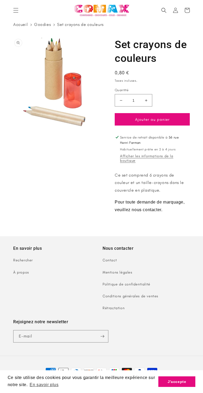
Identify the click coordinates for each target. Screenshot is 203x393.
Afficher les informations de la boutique (146, 158)
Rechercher (23, 260)
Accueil (20, 24)
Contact (110, 260)
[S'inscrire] (102, 336)
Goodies (42, 24)
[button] (16, 10)
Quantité (121, 90)
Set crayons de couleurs (80, 24)
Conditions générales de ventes (130, 296)
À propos (21, 272)
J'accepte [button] (177, 382)
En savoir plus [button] (44, 384)
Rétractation (113, 308)
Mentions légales (117, 272)
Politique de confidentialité (126, 284)
